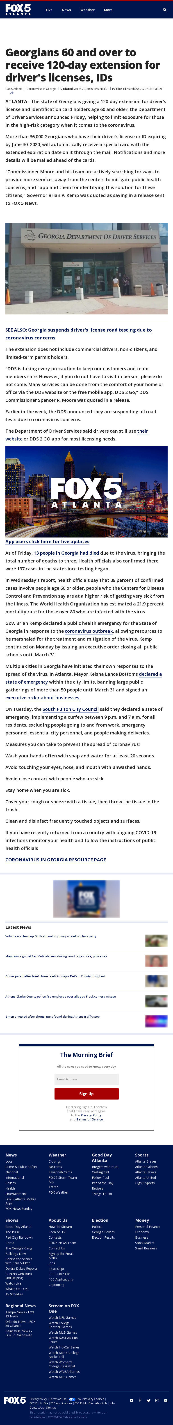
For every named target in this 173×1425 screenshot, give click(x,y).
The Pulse (12, 1232)
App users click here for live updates (47, 541)
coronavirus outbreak (89, 631)
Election (100, 1220)
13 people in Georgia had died (66, 553)
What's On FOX (16, 1289)
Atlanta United (145, 1177)
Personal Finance (147, 1226)
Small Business (146, 1248)
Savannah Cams (60, 1172)
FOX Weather (58, 1192)
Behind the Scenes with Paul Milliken (18, 1261)
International (14, 1177)
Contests (55, 1237)
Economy (142, 1232)
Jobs (52, 1263)
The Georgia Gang (18, 1248)
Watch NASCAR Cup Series (63, 1340)
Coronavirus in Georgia (41, 89)
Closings (55, 1161)
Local (9, 1161)
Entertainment (15, 1194)
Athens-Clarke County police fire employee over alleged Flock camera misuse (60, 996)
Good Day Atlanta (102, 1157)
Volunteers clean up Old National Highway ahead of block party (50, 936)
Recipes (97, 1188)
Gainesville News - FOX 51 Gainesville (18, 1333)
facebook (140, 1400)
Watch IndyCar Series (64, 1347)
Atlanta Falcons (146, 1167)
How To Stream (60, 1226)
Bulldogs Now (15, 1253)
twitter (148, 1400)
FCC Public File (59, 1274)
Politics (10, 1183)
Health (10, 1188)
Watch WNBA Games (64, 1371)
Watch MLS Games (63, 1377)
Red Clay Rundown (19, 1237)
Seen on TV (57, 1232)
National (11, 1172)
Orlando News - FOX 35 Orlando (20, 1323)
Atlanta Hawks (145, 1172)
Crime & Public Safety (21, 1167)
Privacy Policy (91, 1115)
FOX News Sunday (18, 1208)
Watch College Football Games (60, 1325)
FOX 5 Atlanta (14, 89)
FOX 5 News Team (62, 1243)
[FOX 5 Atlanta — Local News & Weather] (20, 9)
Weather (57, 1155)
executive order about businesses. (42, 698)
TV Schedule (14, 1294)
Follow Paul (100, 1177)
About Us (58, 1220)
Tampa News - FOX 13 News (19, 1314)
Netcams (55, 1167)
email (165, 1400)
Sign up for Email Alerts (61, 1255)
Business (141, 1237)
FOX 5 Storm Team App (63, 1179)
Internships (57, 1268)
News (11, 1155)
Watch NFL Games (62, 1317)
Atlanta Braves (146, 1161)
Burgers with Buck (105, 1167)
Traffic (53, 1187)
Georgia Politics (103, 1232)
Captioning (56, 1285)
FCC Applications (61, 1279)
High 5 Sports (145, 1183)
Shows (11, 1220)
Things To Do (102, 1194)
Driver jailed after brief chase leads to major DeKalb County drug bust (55, 976)
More (108, 9)
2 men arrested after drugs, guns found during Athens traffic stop (52, 1016)
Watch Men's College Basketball (64, 1354)
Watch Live (13, 1283)
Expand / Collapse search (165, 10)
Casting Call (100, 1172)
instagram (157, 1400)
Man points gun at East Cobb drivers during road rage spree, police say (56, 956)
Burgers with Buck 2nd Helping (18, 1276)
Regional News (20, 1305)
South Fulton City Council (71, 709)
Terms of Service (89, 1119)
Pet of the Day (102, 1183)
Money (142, 1220)
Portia (9, 1243)
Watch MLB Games (63, 1332)
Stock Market (145, 1243)
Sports (141, 1155)
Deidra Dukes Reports (21, 1268)
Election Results (103, 1237)
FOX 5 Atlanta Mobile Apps (20, 1201)
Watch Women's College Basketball (62, 1364)
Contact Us (57, 1248)
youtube (131, 1400)
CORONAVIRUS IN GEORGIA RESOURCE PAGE (55, 860)
